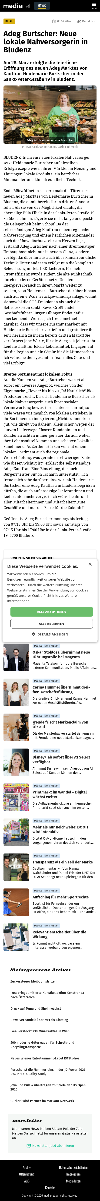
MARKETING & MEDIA (46, 645)
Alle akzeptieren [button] (51, 612)
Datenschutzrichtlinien (73, 1167)
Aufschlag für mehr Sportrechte (61, 897)
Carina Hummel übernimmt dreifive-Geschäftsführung (61, 689)
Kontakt (50, 1187)
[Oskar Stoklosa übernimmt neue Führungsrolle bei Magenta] (16, 657)
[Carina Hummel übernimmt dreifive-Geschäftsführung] (16, 692)
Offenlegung (26, 1173)
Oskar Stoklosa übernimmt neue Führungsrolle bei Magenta (61, 654)
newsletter (27, 1120)
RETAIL (9, 21)
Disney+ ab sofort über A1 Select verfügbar (61, 759)
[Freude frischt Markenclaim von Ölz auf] (16, 727)
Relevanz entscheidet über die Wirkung (59, 934)
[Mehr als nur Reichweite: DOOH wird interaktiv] (16, 832)
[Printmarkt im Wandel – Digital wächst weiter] (16, 797)
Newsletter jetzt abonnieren (50, 1145)
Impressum (73, 1173)
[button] (50, 634)
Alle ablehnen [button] (51, 623)
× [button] (90, 564)
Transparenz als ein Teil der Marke (63, 862)
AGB (27, 1180)
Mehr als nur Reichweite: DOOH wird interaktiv (60, 829)
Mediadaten (73, 1180)
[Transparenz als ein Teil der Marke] (16, 867)
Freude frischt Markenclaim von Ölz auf (60, 724)
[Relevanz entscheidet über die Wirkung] (16, 937)
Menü (94, 5)
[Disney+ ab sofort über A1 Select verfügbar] (16, 762)
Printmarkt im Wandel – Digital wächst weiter (60, 794)
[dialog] (50, 600)
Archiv (27, 1167)
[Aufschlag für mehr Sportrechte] (16, 902)
